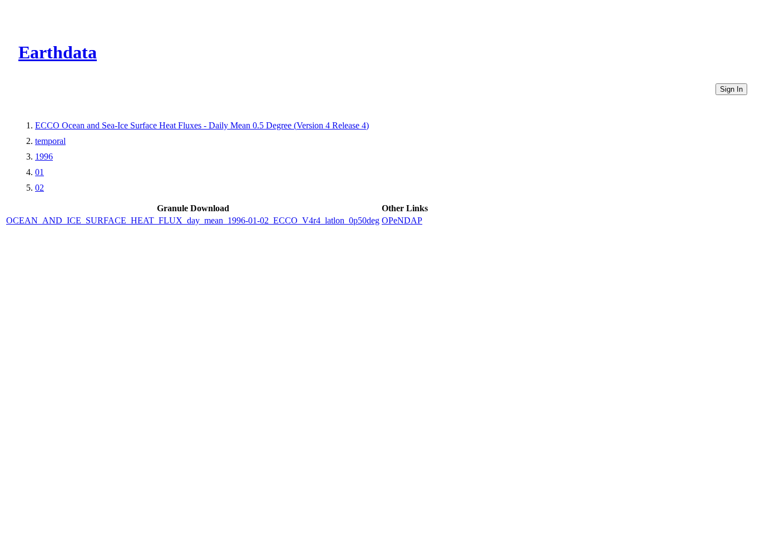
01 (39, 172)
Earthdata (57, 52)
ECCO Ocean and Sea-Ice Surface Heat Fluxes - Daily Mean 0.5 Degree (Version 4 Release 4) (202, 125)
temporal (50, 141)
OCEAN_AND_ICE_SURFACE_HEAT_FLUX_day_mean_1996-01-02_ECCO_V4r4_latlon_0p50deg (192, 220)
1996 (44, 156)
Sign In (731, 89)
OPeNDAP (402, 220)
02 (39, 187)
